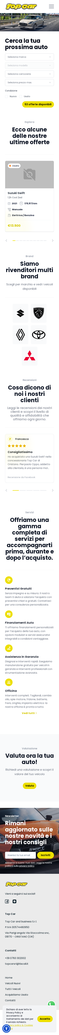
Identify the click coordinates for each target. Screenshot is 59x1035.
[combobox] (29, 56)
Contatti (10, 1000)
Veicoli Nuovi (12, 983)
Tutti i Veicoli (12, 989)
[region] (29, 201)
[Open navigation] (51, 6)
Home (8, 977)
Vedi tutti (28, 713)
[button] (6, 1028)
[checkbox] (6, 96)
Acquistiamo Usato (16, 995)
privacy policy (26, 865)
